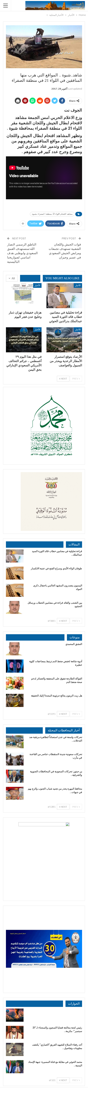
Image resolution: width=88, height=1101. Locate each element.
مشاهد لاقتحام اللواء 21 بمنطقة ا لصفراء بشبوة (52, 214)
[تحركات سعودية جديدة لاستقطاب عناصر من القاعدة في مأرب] (15, 759)
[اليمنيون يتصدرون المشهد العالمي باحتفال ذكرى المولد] (15, 590)
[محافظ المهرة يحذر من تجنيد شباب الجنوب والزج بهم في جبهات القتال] (15, 793)
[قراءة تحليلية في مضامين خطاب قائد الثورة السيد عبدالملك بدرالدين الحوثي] (64, 295)
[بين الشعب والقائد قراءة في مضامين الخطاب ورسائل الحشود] (15, 607)
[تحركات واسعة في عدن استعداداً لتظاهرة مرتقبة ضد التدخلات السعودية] (15, 741)
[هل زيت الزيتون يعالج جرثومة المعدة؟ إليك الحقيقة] (15, 700)
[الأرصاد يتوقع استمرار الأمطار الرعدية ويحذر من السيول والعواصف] (64, 339)
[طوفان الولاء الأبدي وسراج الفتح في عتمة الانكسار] (15, 573)
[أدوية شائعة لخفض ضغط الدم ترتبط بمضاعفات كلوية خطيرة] (15, 666)
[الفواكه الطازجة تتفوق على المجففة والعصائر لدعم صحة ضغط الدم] (15, 683)
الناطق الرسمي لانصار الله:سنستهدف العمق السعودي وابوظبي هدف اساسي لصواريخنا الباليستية (22, 253)
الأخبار (78, 285)
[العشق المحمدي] (15, 648)
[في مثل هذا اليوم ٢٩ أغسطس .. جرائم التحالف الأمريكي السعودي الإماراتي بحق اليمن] (24, 339)
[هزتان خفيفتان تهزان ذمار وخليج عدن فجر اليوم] (24, 295)
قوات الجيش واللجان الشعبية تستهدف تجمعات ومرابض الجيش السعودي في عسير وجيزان (65, 250)
